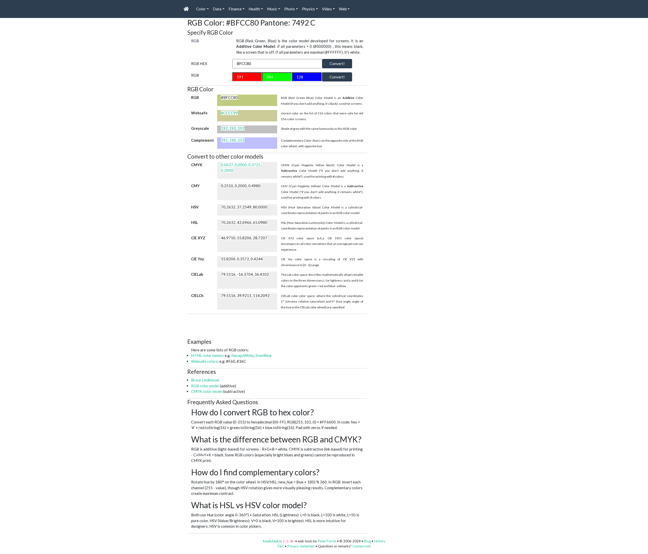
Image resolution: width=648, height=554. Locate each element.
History (379, 541)
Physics (308, 9)
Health (254, 9)
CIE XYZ (198, 238)
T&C (280, 546)
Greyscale (200, 128)
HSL (194, 222)
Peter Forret (327, 541)
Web (343, 9)
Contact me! (361, 546)
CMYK (196, 164)
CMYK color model (206, 391)
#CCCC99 (229, 113)
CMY (195, 185)
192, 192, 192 (233, 128)
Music (272, 9)
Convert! (337, 63)
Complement (202, 140)
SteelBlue (263, 355)
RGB (195, 40)
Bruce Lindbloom (205, 380)
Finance (235, 9)
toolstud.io (272, 541)
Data (217, 9)
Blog (367, 541)
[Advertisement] (279, 325)
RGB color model (205, 385)
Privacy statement (301, 546)
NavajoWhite (242, 355)
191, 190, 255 (233, 140)
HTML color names (207, 355)
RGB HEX (199, 63)
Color (201, 9)
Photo (289, 9)
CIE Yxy (197, 259)
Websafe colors (204, 361)
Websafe (199, 113)
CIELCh (197, 295)
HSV (195, 207)
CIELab (197, 274)
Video (327, 9)
